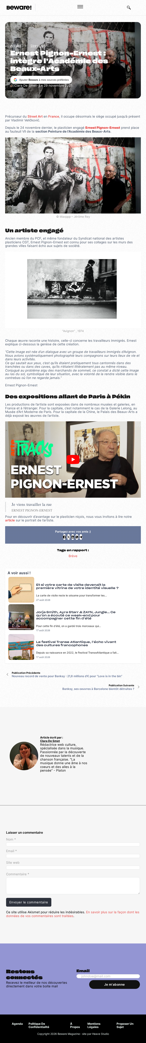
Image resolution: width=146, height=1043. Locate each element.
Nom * (11, 839)
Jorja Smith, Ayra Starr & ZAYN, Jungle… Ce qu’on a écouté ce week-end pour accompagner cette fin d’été (76, 615)
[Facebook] (64, 537)
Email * (11, 851)
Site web (13, 862)
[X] (68, 537)
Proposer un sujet (125, 1025)
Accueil (15, 46)
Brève (73, 556)
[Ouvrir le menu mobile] (80, 6)
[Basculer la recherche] (129, 7)
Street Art (37, 46)
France (53, 116)
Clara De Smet (50, 741)
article (10, 520)
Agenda (17, 1023)
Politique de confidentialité (39, 1025)
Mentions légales (93, 1025)
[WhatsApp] (77, 537)
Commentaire (17, 874)
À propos (75, 1025)
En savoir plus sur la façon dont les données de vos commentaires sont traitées (72, 914)
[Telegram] (80, 537)
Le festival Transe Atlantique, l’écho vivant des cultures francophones (76, 644)
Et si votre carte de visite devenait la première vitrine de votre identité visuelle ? (77, 587)
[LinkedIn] (72, 537)
